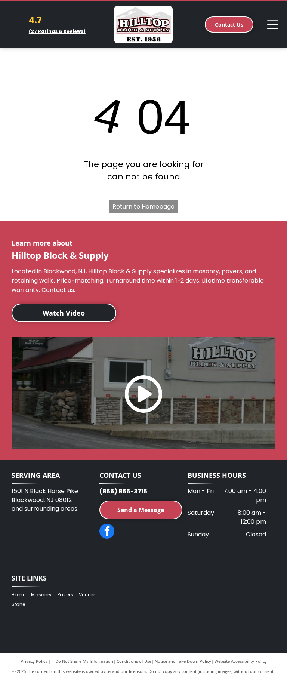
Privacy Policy (34, 661)
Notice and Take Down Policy (183, 661)
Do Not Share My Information (84, 661)
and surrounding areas (44, 508)
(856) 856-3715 (123, 491)
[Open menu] (272, 24)
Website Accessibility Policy (241, 661)
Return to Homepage (143, 206)
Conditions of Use (134, 661)
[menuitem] (21, 595)
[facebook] (106, 532)
